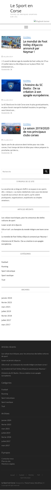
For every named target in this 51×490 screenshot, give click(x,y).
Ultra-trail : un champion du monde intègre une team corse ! (24, 365)
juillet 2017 (6, 320)
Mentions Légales (8, 464)
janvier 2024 (6, 298)
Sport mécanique (8, 271)
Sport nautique (7, 275)
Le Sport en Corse (21, 8)
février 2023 (6, 302)
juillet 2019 (6, 311)
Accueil (12, 475)
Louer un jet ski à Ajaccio (11, 225)
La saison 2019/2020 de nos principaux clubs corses (36, 131)
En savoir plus (8, 69)
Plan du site (5, 461)
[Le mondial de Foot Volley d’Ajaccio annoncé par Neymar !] (11, 42)
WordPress (38, 483)
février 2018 (6, 316)
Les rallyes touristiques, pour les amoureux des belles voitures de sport (25, 355)
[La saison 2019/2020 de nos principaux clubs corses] (11, 128)
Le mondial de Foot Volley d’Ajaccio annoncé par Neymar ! (35, 46)
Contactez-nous (7, 459)
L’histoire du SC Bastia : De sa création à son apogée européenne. (36, 90)
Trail (3, 280)
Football (27, 37)
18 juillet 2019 (8, 56)
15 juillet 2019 (8, 140)
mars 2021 (5, 307)
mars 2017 (5, 324)
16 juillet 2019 (8, 100)
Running (4, 266)
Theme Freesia (29, 483)
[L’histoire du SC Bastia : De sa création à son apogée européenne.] (11, 85)
